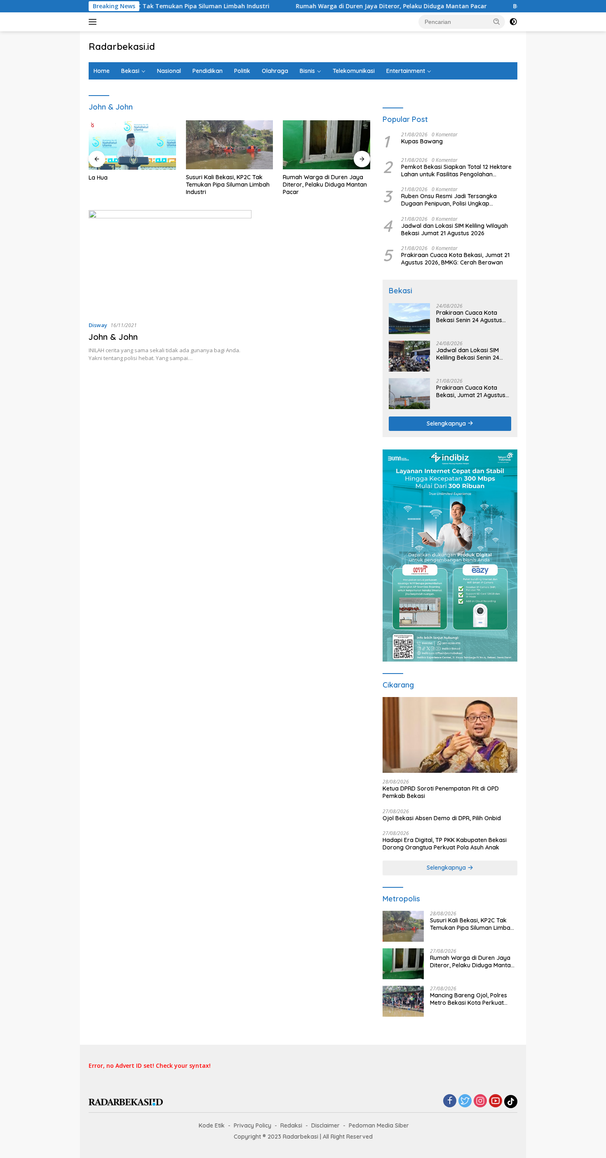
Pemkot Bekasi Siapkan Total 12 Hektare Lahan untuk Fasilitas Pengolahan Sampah (456, 170)
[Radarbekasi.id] (126, 1101)
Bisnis (307, 71)
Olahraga (275, 71)
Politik (242, 71)
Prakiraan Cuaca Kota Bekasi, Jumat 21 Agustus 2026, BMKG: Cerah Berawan (455, 258)
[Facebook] (449, 1101)
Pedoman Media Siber (379, 1125)
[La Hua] (132, 145)
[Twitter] (465, 1101)
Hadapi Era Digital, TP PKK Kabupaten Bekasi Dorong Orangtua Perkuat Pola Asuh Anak (445, 843)
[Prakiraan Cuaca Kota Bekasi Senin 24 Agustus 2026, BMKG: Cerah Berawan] (409, 318)
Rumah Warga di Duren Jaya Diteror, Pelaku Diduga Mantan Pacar (361, 6)
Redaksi (291, 1125)
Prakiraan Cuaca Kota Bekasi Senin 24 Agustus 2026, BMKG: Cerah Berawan (469, 316)
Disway (98, 325)
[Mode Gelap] (513, 22)
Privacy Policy (252, 1125)
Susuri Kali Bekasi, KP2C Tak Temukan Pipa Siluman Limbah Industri (141, 6)
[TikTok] (510, 1101)
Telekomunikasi (354, 71)
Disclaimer (325, 1125)
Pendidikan (208, 71)
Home (102, 71)
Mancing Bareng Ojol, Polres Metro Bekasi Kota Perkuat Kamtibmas (468, 999)
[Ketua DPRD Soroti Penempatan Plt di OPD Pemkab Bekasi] (450, 735)
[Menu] (94, 22)
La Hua (98, 177)
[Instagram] (480, 1101)
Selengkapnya (447, 423)
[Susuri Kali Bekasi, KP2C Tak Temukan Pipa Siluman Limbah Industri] (229, 144)
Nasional (169, 71)
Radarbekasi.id (122, 46)
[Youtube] (495, 1101)
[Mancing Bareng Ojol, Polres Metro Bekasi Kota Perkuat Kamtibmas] (403, 1001)
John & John (113, 337)
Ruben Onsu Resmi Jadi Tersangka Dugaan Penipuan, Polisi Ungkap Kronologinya (449, 199)
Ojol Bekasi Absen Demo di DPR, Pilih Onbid (442, 818)
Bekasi (130, 71)
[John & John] (170, 262)
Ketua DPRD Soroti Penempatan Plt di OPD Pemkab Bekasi (441, 792)
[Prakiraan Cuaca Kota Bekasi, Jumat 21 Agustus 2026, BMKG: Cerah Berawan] (409, 393)
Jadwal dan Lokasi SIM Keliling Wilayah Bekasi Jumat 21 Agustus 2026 (454, 229)
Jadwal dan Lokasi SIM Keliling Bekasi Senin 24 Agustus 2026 (467, 353)
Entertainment (405, 71)
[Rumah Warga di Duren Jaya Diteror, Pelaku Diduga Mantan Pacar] (326, 144)
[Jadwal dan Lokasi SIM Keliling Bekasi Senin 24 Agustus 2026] (409, 356)
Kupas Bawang (422, 141)
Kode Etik (212, 1125)
